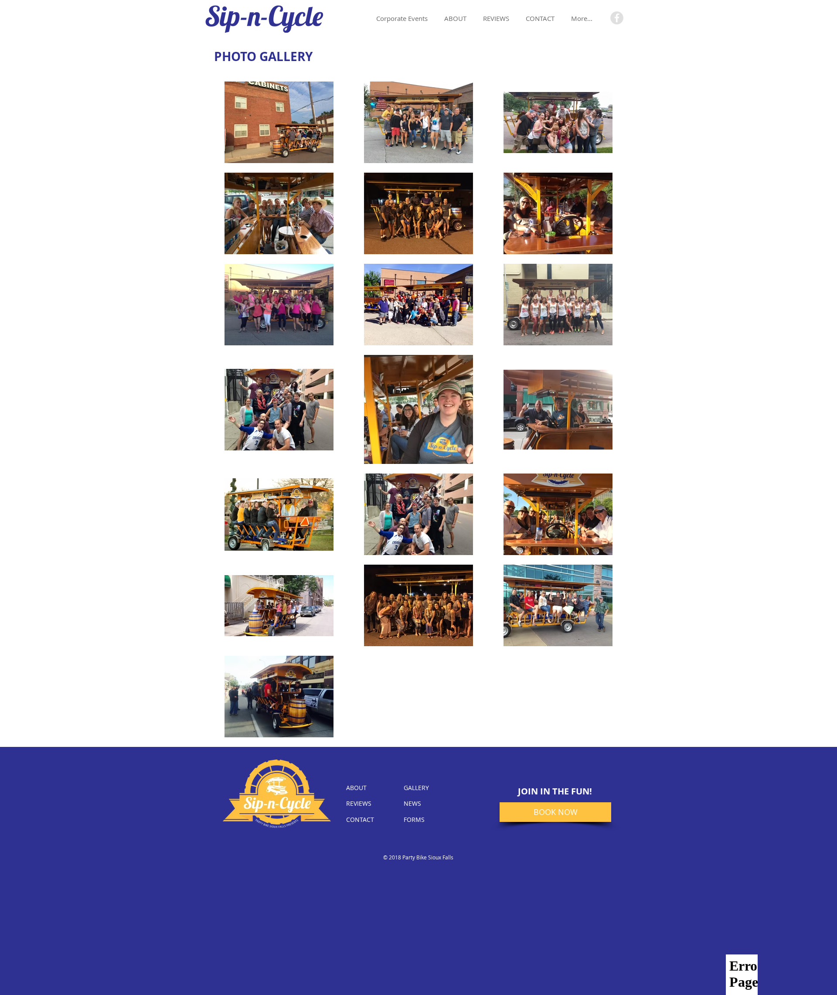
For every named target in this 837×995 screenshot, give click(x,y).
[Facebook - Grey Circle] (616, 17)
